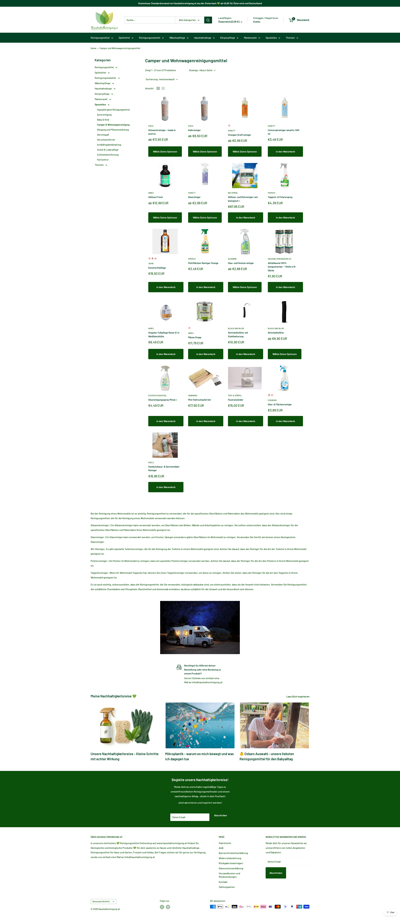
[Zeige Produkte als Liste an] (163, 88)
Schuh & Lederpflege (107, 149)
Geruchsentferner (106, 139)
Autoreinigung (104, 114)
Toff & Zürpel (235, 395)
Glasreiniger (194, 197)
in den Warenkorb (285, 151)
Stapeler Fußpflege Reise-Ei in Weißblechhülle (163, 334)
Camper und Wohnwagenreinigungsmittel (120, 48)
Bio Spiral (233, 193)
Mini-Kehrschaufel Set (199, 399)
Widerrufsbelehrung (230, 858)
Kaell (151, 462)
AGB (221, 847)
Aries (151, 193)
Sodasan (272, 400)
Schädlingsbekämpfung (109, 144)
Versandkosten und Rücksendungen (229, 875)
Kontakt (223, 881)
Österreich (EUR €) (100, 901)
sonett (231, 130)
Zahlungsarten (227, 886)
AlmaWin (232, 259)
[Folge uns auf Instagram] (168, 907)
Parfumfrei (102, 159)
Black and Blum (236, 328)
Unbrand (192, 395)
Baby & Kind (103, 119)
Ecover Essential (157, 395)
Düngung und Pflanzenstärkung (113, 129)
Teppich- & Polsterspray (280, 197)
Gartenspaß (103, 134)
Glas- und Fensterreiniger (241, 263)
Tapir (150, 263)
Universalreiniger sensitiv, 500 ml (283, 132)
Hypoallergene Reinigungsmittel (113, 109)
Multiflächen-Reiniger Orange (203, 263)
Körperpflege (227, 37)
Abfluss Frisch (155, 197)
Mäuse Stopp (194, 337)
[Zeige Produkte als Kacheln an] (158, 88)
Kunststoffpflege (157, 267)
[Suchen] (208, 20)
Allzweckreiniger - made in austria (162, 132)
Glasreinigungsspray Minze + (162, 399)
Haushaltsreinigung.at (279, 259)
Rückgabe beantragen (231, 863)
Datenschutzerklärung (231, 868)
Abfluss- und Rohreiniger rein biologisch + (243, 199)
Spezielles (271, 37)
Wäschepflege (177, 37)
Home (93, 48)
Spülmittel (124, 37)
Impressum (225, 842)
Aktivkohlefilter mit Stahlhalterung (238, 334)
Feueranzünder (235, 399)
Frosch (271, 193)
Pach (150, 126)
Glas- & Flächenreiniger (280, 404)
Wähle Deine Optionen (165, 151)
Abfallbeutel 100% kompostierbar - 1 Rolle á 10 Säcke (281, 267)
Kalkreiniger (194, 130)
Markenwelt (250, 37)
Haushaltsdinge (202, 37)
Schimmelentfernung (108, 154)
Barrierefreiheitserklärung (233, 852)
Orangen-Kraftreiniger (239, 134)
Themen (290, 37)
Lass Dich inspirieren (298, 696)
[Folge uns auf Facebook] (162, 907)
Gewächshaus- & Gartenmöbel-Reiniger (164, 468)
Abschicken (220, 815)
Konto (256, 21)
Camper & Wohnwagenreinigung (113, 124)
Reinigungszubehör (149, 37)
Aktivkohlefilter (276, 332)
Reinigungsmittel (100, 37)
